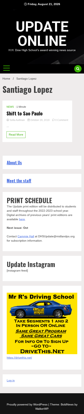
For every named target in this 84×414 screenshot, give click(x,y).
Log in (11, 380)
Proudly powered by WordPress (27, 404)
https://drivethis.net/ (19, 357)
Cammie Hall (26, 236)
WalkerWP (41, 408)
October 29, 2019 (40, 120)
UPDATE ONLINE (42, 33)
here (22, 219)
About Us (14, 162)
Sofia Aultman (17, 120)
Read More (16, 134)
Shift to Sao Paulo (25, 113)
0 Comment (61, 120)
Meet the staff (19, 180)
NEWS (10, 106)
